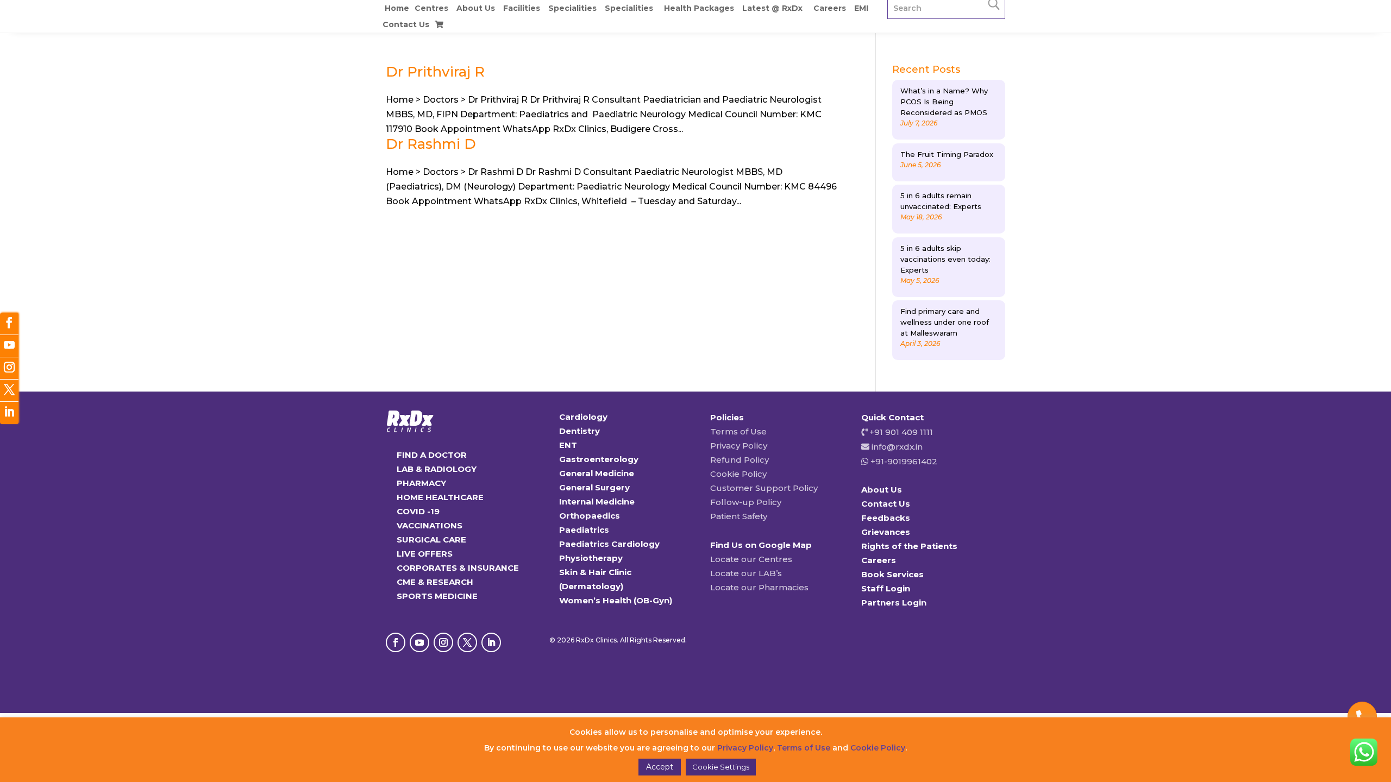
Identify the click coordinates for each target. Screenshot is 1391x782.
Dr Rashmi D (431, 144)
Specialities (572, 8)
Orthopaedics (589, 515)
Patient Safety (738, 516)
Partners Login (893, 602)
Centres (431, 8)
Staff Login (885, 588)
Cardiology (583, 417)
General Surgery (594, 487)
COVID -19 (418, 511)
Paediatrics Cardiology (609, 544)
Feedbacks (885, 518)
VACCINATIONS (429, 525)
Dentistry (579, 431)
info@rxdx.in (897, 447)
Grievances (885, 532)
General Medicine (596, 473)
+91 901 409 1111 (900, 432)
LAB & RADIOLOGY (437, 469)
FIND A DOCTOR (432, 455)
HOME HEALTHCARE (440, 497)
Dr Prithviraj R (435, 71)
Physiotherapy (591, 558)
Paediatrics (584, 530)
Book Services (892, 574)
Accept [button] (659, 767)
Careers (829, 8)
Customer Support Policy (764, 488)
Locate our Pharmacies (759, 587)
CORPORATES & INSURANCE (458, 568)
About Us (475, 8)
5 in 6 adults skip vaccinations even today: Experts (945, 259)
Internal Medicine (597, 501)
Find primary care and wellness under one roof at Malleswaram (944, 322)
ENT (568, 445)
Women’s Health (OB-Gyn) (615, 600)
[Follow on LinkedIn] (491, 642)
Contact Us (406, 24)
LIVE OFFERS (425, 553)
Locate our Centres (751, 559)
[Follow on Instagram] (443, 642)
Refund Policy (739, 460)
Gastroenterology (598, 459)
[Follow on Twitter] (9, 391)
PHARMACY (421, 483)
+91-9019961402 (902, 461)
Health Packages (699, 8)
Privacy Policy (738, 445)
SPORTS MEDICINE (437, 596)
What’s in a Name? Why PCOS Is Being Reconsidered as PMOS (944, 101)
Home (397, 8)
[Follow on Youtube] (419, 642)
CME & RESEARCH (435, 582)
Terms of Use (738, 431)
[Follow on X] (467, 642)
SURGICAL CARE (431, 539)
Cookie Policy (738, 474)
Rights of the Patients (909, 546)
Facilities (521, 8)
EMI (861, 8)
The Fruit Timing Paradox (946, 154)
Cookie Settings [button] (720, 766)
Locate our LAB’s (746, 573)
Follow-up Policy (745, 502)
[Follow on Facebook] (395, 642)
